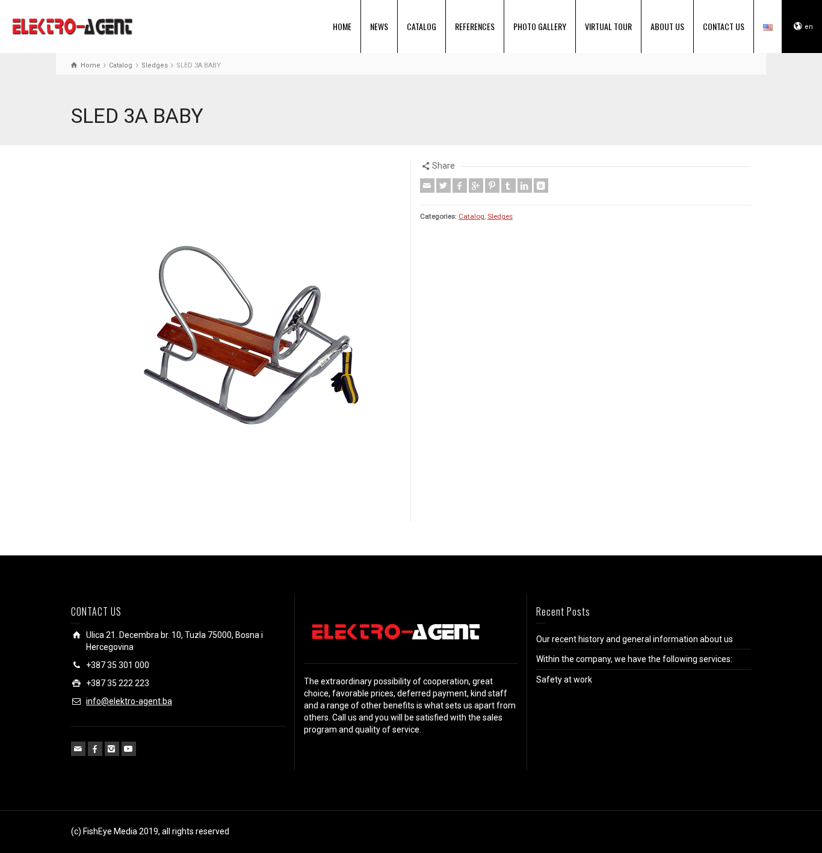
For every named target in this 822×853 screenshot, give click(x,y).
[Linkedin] (525, 185)
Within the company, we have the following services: (634, 659)
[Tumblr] (508, 185)
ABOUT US (667, 26)
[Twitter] (443, 185)
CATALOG (421, 26)
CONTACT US (723, 26)
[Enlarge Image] (236, 341)
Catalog (471, 216)
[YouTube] (129, 749)
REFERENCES (475, 26)
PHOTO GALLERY (539, 26)
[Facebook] (460, 185)
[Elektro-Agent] (72, 25)
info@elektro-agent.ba (129, 701)
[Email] (427, 185)
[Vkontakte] (541, 185)
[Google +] (476, 185)
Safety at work (564, 679)
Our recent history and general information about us (634, 639)
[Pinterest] (492, 185)
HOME (342, 26)
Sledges (500, 216)
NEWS (379, 26)
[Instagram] (112, 749)
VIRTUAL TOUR (608, 26)
